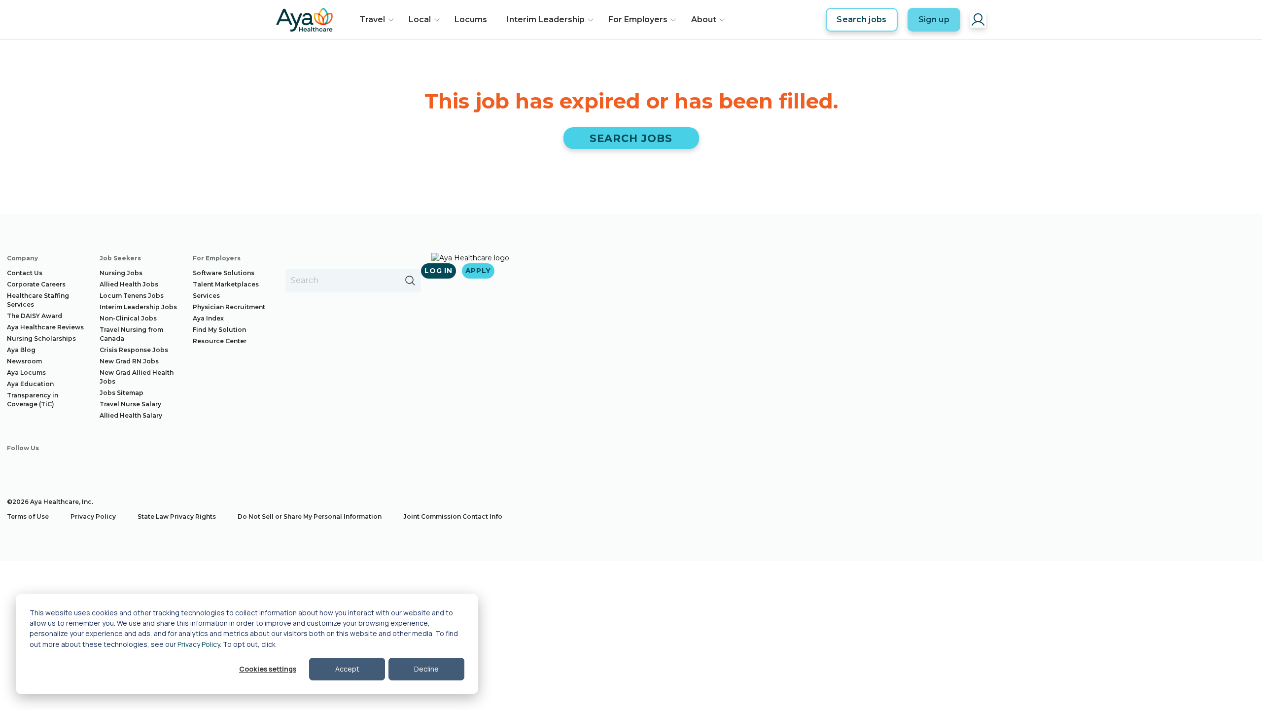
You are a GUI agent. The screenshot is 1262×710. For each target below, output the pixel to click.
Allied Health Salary (131, 415)
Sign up (933, 19)
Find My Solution (219, 329)
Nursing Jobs (121, 273)
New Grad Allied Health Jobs (137, 377)
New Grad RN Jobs (129, 361)
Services (206, 295)
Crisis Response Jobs (134, 350)
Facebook (15, 467)
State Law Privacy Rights (177, 516)
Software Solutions (223, 273)
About (703, 19)
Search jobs (862, 19)
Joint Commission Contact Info (452, 516)
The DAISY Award (34, 316)
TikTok (127, 467)
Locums (471, 19)
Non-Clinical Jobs (128, 318)
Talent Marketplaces (226, 284)
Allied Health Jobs (129, 284)
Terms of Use (28, 516)
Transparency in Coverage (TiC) (32, 399)
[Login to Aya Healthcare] (978, 20)
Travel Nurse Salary (130, 404)
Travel (372, 19)
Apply (478, 270)
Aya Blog (21, 350)
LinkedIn (71, 467)
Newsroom (24, 361)
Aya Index (208, 318)
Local (420, 19)
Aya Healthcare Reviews (45, 327)
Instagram (43, 467)
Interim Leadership (546, 19)
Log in (438, 270)
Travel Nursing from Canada (131, 334)
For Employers (637, 19)
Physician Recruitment (229, 307)
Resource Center (219, 341)
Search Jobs (631, 138)
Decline (426, 669)
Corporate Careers (36, 284)
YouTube (99, 467)
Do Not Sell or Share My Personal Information (310, 516)
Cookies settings (267, 669)
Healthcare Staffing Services (38, 300)
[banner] (304, 20)
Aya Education (30, 384)
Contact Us (24, 273)
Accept (347, 669)
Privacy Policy (198, 644)
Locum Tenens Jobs (132, 295)
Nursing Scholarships (41, 338)
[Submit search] (410, 280)
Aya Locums (26, 372)
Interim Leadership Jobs (138, 307)
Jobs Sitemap (121, 392)
